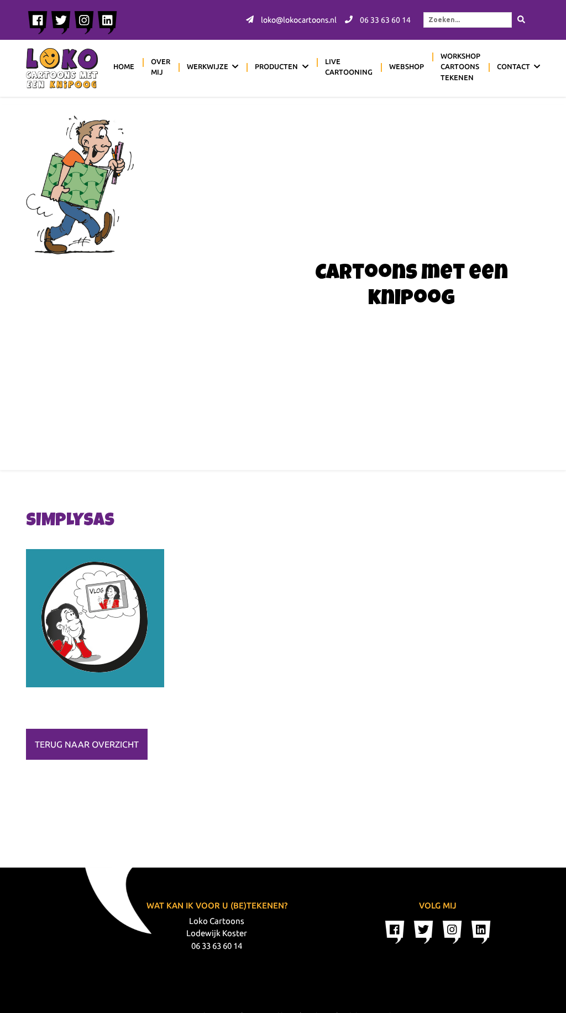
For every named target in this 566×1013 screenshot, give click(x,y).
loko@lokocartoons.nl (298, 19)
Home (123, 66)
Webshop (406, 66)
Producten (276, 66)
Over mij (160, 67)
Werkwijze (207, 66)
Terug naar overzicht (87, 744)
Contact (513, 66)
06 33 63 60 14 (384, 19)
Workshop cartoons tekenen (460, 66)
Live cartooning (349, 67)
